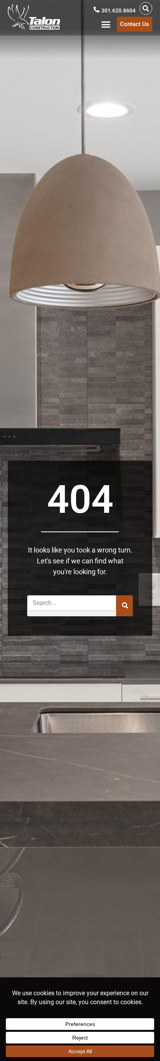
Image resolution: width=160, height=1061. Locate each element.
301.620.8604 (118, 10)
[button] (145, 8)
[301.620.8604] (96, 9)
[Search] (124, 605)
